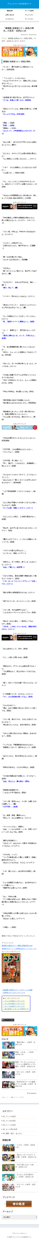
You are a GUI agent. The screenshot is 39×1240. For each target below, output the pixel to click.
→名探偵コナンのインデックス (13, 992)
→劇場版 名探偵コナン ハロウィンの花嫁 (17, 990)
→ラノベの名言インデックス (14, 1006)
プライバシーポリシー (19, 1233)
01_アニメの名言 (9, 1020)
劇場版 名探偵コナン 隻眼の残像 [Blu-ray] (17, 946)
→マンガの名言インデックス (14, 1003)
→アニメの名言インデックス (14, 1001)
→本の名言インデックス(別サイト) (16, 1009)
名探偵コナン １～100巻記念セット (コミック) (19, 949)
